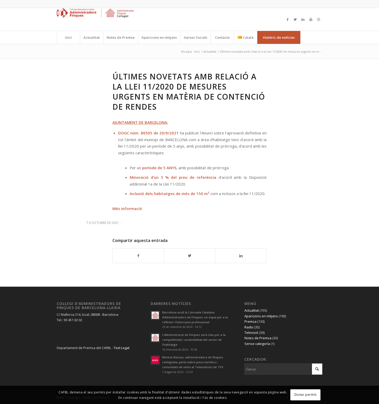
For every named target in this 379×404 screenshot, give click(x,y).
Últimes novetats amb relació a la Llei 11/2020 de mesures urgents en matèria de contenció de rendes (188, 91)
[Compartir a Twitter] (189, 255)
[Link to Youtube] (311, 19)
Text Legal (121, 347)
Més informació (127, 208)
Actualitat (251, 310)
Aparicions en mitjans (261, 316)
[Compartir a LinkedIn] (240, 255)
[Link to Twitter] (295, 19)
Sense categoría (257, 343)
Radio (248, 327)
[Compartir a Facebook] (138, 255)
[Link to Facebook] (287, 19)
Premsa (250, 321)
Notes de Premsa (257, 338)
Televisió (251, 332)
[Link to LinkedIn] (303, 19)
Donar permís (305, 394)
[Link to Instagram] (318, 19)
